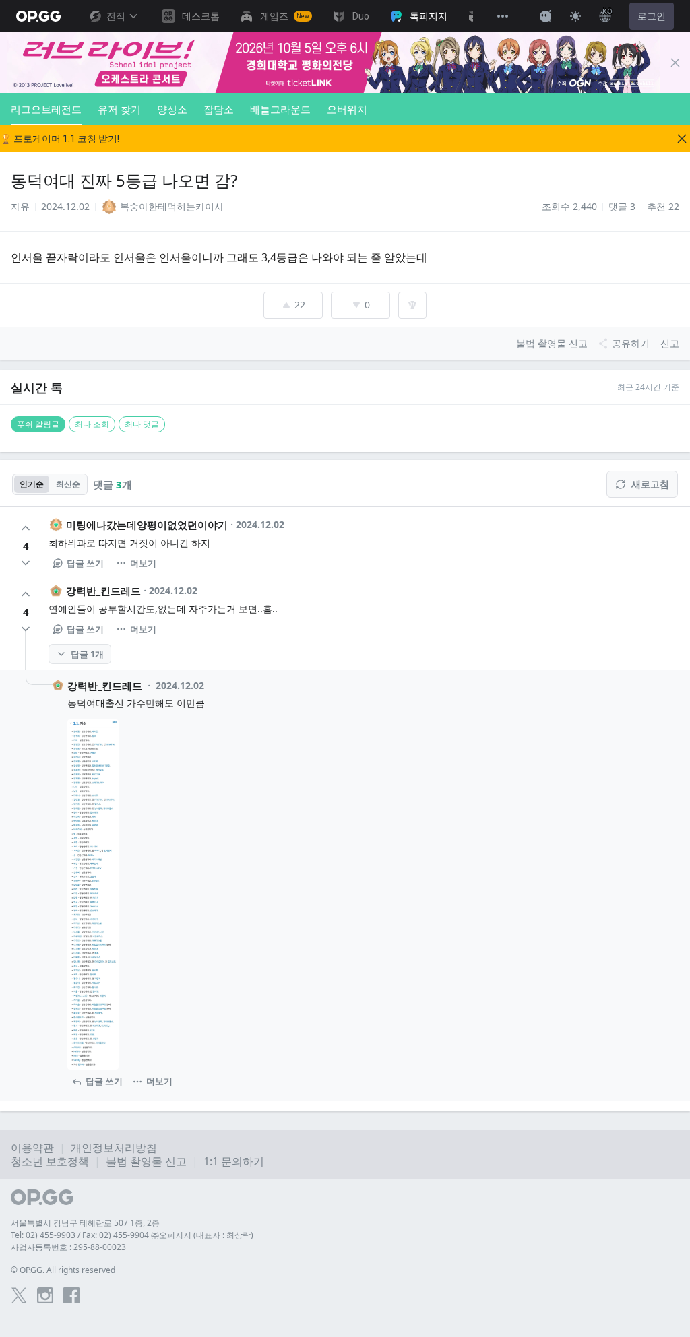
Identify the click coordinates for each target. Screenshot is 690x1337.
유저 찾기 (119, 109)
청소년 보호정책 (50, 1161)
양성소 (172, 109)
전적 (115, 16)
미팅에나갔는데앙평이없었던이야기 (147, 524)
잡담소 (218, 109)
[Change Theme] (575, 16)
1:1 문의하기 (233, 1161)
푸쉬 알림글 (38, 424)
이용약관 (32, 1147)
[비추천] (25, 563)
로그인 (651, 16)
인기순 (32, 484)
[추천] (25, 528)
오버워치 (347, 109)
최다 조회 (92, 424)
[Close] (675, 63)
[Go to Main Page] (38, 16)
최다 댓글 (142, 424)
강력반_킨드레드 (103, 590)
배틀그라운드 (280, 109)
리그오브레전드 (46, 109)
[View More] (502, 16)
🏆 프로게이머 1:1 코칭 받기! (59, 138)
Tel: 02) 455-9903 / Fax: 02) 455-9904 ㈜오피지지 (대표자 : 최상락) (132, 1235)
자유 (20, 206)
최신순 (68, 484)
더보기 (143, 563)
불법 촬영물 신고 (146, 1161)
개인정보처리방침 (114, 1147)
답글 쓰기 (85, 563)
